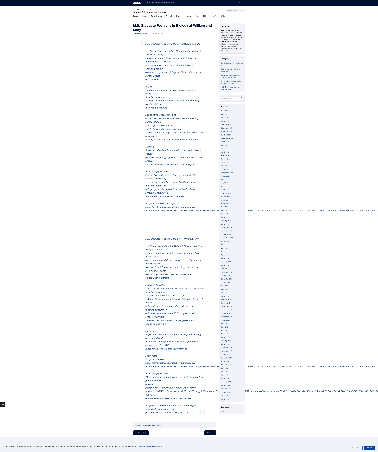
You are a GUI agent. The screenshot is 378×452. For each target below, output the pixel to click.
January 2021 (225, 224)
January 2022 (225, 197)
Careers (188, 16)
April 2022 (224, 186)
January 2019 (225, 303)
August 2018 (225, 320)
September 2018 (226, 317)
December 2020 (226, 228)
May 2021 (224, 210)
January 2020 (226, 265)
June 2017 (224, 368)
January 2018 (225, 344)
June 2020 (225, 248)
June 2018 (224, 327)
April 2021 (224, 214)
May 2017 (224, 372)
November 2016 (226, 389)
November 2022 (226, 166)
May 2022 (224, 183)
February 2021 (226, 221)
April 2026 (224, 118)
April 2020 (224, 255)
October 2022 (226, 169)
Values (197, 16)
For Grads (169, 16)
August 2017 (225, 361)
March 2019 (225, 296)
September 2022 (227, 173)
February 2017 (226, 382)
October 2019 (225, 276)
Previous (141, 433)
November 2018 (226, 310)
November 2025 (226, 132)
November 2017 (226, 351)
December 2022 (226, 162)
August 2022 (225, 176)
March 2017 (225, 379)
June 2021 (224, 207)
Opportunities (156, 425)
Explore (179, 16)
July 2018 (224, 324)
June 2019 (224, 286)
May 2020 (224, 252)
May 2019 (224, 289)
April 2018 (224, 334)
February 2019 (226, 300)
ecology (223, 411)
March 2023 (225, 152)
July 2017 (224, 365)
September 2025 (227, 138)
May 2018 (224, 330)
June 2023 (224, 145)
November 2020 (226, 231)
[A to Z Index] (243, 3)
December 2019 (226, 269)
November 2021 (226, 204)
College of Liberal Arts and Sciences (147, 10)
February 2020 (226, 262)
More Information (354, 448)
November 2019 (226, 272)
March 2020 (225, 258)
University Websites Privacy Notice (150, 447)
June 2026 (224, 111)
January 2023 (225, 159)
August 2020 (225, 241)
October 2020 (226, 234)
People (144, 16)
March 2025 (225, 142)
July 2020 (224, 245)
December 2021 (226, 200)
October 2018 (225, 313)
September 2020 (227, 238)
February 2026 (226, 125)
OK (368, 448)
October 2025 (226, 135)
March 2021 (225, 217)
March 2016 (225, 399)
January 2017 (225, 385)
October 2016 (225, 392)
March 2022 (225, 190)
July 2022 (224, 180)
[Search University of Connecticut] (239, 3)
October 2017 (225, 355)
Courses (136, 16)
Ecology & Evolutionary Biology (149, 12)
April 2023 (224, 149)
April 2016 (224, 396)
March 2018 (225, 337)
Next (210, 433)
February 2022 (226, 193)
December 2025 (226, 128)
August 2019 (225, 282)
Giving (223, 16)
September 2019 (226, 279)
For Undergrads (156, 16)
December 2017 (226, 348)
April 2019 (224, 293)
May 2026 (224, 114)
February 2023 (226, 156)
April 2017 (224, 375)
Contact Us (213, 16)
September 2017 (226, 358)
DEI (204, 16)
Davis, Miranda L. (161, 34)
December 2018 (226, 306)
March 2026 (225, 121)
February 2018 (226, 341)
